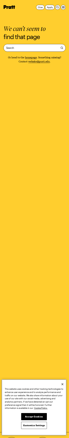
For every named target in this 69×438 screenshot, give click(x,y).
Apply (50, 7)
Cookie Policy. (40, 408)
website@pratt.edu (39, 61)
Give (40, 7)
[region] (34, 407)
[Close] (62, 384)
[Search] (57, 7)
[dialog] (35, 48)
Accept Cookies (34, 416)
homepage (31, 57)
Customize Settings (34, 425)
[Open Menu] (63, 7)
